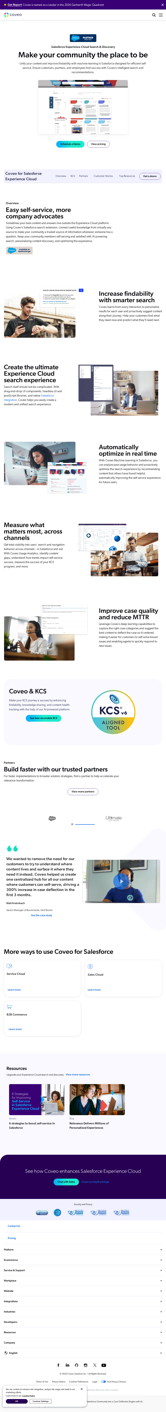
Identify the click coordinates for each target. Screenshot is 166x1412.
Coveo (13, 14)
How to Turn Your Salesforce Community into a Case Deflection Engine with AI (106, 1402)
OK (16, 1401)
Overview (61, 176)
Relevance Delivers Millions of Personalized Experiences (89, 1125)
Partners (83, 176)
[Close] (81, 1389)
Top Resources (127, 176)
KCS (73, 176)
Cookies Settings (41, 1401)
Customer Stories (103, 176)
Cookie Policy (28, 1396)
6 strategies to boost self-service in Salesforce (32, 1125)
